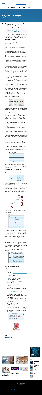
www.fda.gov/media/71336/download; (12, 281)
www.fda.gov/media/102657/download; (12, 291)
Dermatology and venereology (20, 360)
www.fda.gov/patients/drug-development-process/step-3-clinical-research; (16, 271)
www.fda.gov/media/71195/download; (12, 309)
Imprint (30, 389)
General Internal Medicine (8, 360)
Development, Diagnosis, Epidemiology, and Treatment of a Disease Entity (15, 373)
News (8, 7)
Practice (29, 7)
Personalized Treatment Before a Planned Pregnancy (6, 375)
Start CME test (16, 31)
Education (4, 360)
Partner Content (13, 7)
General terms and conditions (24, 389)
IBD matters (32, 354)
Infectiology (25, 360)
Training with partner (4, 19)
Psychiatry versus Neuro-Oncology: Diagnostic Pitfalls (36, 373)
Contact (19, 389)
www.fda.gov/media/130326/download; (12, 278)
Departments (18, 7)
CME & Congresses (24, 7)
